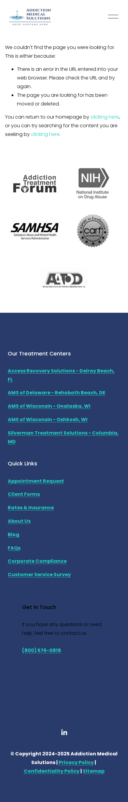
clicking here (104, 117)
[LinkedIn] (64, 732)
